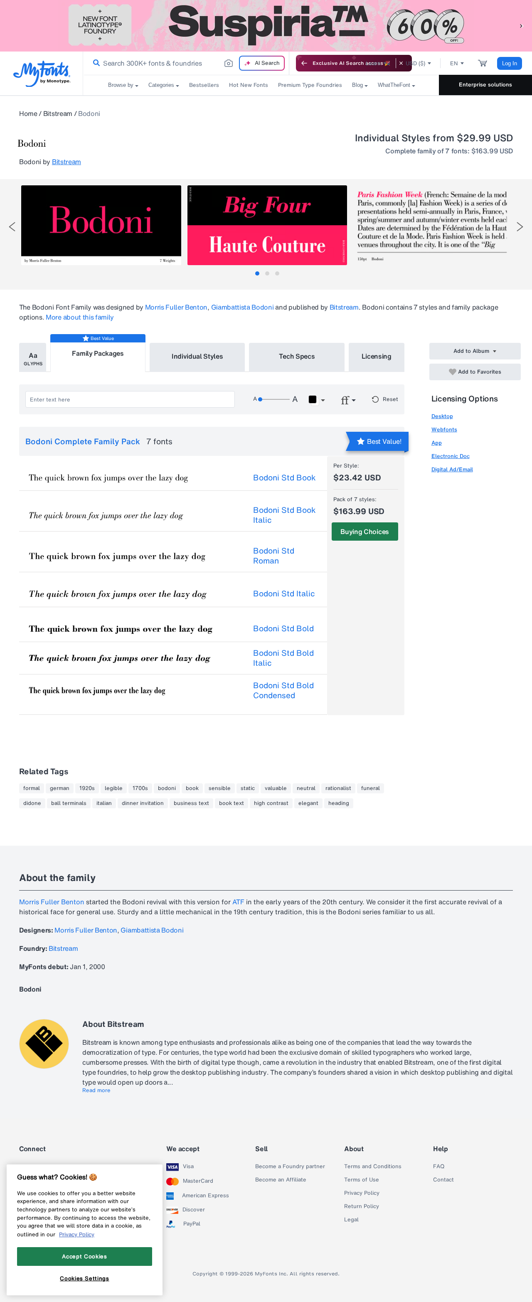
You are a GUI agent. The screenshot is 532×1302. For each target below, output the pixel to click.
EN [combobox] (454, 63)
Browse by (120, 85)
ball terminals (68, 803)
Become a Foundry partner (290, 1166)
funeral (370, 788)
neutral (306, 788)
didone (32, 803)
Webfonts (444, 429)
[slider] (274, 399)
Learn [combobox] (373, 63)
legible (114, 788)
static (248, 788)
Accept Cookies (84, 1256)
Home (28, 113)
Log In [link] (509, 63)
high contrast (271, 803)
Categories (161, 85)
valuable (276, 788)
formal (31, 788)
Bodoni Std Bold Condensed (283, 690)
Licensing (377, 356)
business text (191, 803)
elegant (308, 803)
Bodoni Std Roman (273, 555)
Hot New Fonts (248, 85)
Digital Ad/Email (452, 469)
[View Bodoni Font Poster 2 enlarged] (267, 225)
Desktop (442, 416)
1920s (87, 788)
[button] (521, 25)
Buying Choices (364, 532)
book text (231, 803)
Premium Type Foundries (310, 85)
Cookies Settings (84, 1278)
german (59, 788)
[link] (94, 63)
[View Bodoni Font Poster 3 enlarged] (433, 225)
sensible (220, 788)
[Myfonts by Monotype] (42, 73)
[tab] (257, 273)
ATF (238, 902)
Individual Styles (197, 356)
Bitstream (57, 113)
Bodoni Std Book (284, 477)
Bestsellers (204, 85)
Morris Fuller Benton (176, 307)
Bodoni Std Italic (284, 593)
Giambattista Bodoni (242, 307)
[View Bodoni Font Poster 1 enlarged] (101, 225)
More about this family (80, 317)
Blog (357, 85)
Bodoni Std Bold (283, 628)
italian (104, 803)
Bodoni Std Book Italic (284, 515)
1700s (140, 788)
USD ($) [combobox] (415, 63)
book (192, 788)
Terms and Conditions (372, 1166)
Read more (96, 1090)
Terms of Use (361, 1179)
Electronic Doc (450, 456)
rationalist (338, 788)
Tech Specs (297, 356)
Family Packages (97, 353)
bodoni (167, 788)
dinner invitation (143, 803)
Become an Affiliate (280, 1179)
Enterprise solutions (485, 85)
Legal (351, 1219)
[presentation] (12, 226)
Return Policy (361, 1206)
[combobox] (186, 63)
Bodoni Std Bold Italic (283, 658)
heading (338, 803)
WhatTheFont (394, 85)
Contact (443, 1179)
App (436, 443)
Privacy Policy (361, 1193)
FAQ (438, 1166)
